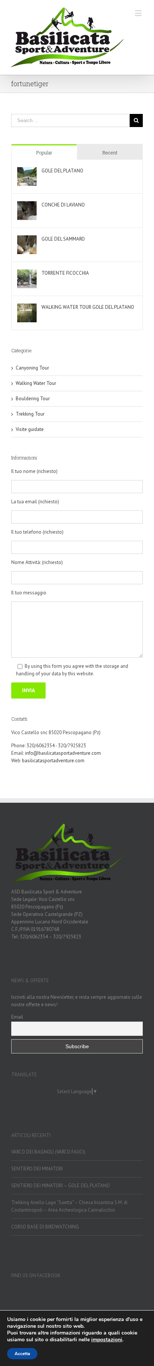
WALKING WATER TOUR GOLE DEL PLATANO (87, 307)
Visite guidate (30, 429)
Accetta (22, 1354)
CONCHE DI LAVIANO (63, 205)
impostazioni (106, 1339)
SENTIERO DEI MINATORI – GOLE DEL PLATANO (60, 1185)
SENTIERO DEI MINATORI (37, 1169)
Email (17, 1016)
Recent (109, 152)
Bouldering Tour (33, 398)
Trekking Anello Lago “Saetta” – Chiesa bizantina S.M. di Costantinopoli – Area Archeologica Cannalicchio (69, 1206)
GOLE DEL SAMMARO (63, 239)
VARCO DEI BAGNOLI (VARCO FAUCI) (48, 1152)
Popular (44, 152)
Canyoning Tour (32, 368)
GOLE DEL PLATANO (62, 171)
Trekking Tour (30, 414)
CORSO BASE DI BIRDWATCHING (45, 1227)
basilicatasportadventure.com (53, 760)
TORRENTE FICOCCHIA (65, 273)
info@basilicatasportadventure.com (63, 753)
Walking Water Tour (36, 383)
